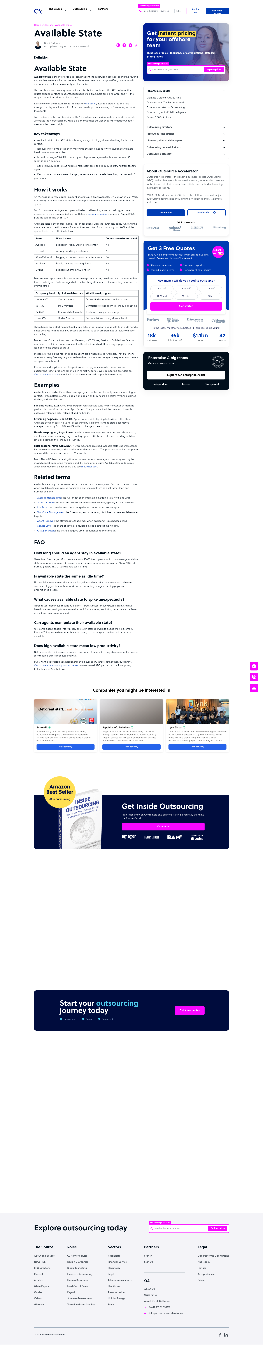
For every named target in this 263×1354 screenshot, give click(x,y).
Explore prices (214, 69)
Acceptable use (206, 1274)
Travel (111, 1304)
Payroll (71, 1292)
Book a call (195, 11)
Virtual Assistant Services (81, 1304)
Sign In (148, 1256)
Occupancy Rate (46, 530)
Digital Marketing (77, 1268)
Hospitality (114, 1268)
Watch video (183, 1161)
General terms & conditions (213, 1256)
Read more (151, 938)
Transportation (116, 1292)
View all (218, 881)
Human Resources (77, 1280)
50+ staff (186, 296)
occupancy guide (97, 214)
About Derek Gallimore (157, 1301)
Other (210, 296)
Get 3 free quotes (217, 12)
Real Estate (114, 1256)
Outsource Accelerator (46, 374)
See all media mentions (209, 1174)
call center (90, 103)
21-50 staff (162, 296)
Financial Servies (117, 1262)
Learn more (166, 212)
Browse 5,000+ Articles (159, 117)
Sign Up (148, 1262)
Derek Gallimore (52, 43)
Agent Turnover (45, 521)
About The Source (44, 1256)
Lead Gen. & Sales (77, 1286)
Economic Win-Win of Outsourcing (166, 107)
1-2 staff (162, 289)
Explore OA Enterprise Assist (186, 375)
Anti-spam (204, 1262)
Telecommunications (120, 1280)
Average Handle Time (49, 498)
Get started (186, 306)
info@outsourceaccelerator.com (167, 1313)
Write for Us (150, 1295)
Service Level (44, 526)
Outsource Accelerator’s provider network (57, 665)
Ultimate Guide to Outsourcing (164, 98)
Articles (38, 1280)
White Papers (41, 1286)
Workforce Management (50, 512)
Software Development (80, 1298)
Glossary (48, 25)
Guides (38, 1292)
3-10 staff (186, 289)
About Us (149, 1289)
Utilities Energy (116, 1298)
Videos (38, 1298)
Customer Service (77, 1256)
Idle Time (42, 507)
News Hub (40, 1262)
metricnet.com (89, 466)
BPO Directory (42, 1268)
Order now (163, 826)
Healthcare (114, 1286)
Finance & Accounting (79, 1274)
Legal (111, 1274)
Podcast (38, 1274)
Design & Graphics (77, 1262)
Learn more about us (152, 1161)
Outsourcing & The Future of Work (165, 102)
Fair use (202, 1268)
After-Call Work (45, 502)
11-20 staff (210, 289)
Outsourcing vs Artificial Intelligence (166, 112)
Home (37, 25)
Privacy (202, 1280)
